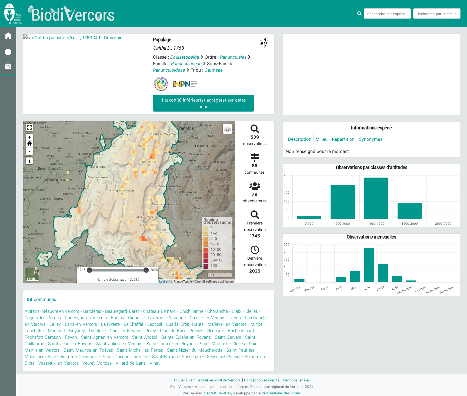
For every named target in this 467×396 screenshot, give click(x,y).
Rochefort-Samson (43, 337)
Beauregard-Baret (122, 311)
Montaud (56, 330)
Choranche (217, 311)
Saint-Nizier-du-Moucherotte (194, 350)
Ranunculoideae (169, 70)
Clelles (251, 311)
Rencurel (215, 330)
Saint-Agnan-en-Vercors (104, 337)
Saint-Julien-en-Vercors (119, 343)
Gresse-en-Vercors (207, 317)
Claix (236, 311)
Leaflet (163, 281)
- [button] (29, 151)
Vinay (155, 363)
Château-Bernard (159, 311)
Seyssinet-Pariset (224, 356)
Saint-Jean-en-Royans (70, 343)
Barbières (92, 311)
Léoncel (154, 324)
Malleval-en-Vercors (227, 324)
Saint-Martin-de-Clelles (222, 343)
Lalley (55, 324)
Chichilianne (191, 311)
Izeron (235, 317)
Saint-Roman (165, 356)
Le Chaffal (133, 324)
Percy (150, 330)
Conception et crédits (261, 380)
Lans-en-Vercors (81, 324)
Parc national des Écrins (281, 393)
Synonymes (370, 139)
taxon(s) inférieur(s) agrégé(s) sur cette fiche (203, 103)
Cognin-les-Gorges (43, 317)
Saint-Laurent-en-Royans (171, 343)
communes (41, 299)
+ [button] (29, 137)
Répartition (343, 139)
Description (299, 139)
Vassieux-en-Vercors (58, 363)
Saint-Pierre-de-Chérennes (73, 356)
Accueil (179, 380)
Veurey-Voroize (97, 363)
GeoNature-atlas (217, 393)
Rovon (71, 337)
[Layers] (227, 129)
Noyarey (77, 330)
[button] (29, 144)
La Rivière (110, 324)
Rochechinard (241, 330)
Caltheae (214, 70)
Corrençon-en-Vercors (86, 317)
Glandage (176, 317)
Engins (117, 317)
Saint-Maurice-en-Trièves (88, 350)
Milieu (322, 139)
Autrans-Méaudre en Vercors (52, 311)
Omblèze (97, 330)
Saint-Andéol (144, 337)
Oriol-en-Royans (125, 330)
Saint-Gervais (228, 337)
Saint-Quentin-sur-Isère (125, 356)
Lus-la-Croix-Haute (185, 324)
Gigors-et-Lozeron (145, 317)
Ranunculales (233, 57)
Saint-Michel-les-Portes (140, 350)
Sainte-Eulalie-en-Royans (186, 337)
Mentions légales (296, 380)
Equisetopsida (184, 57)
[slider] (89, 270)
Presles (196, 330)
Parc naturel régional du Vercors (214, 380)
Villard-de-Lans (131, 363)
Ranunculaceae (186, 63)
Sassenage (192, 356)
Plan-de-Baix (172, 330)
